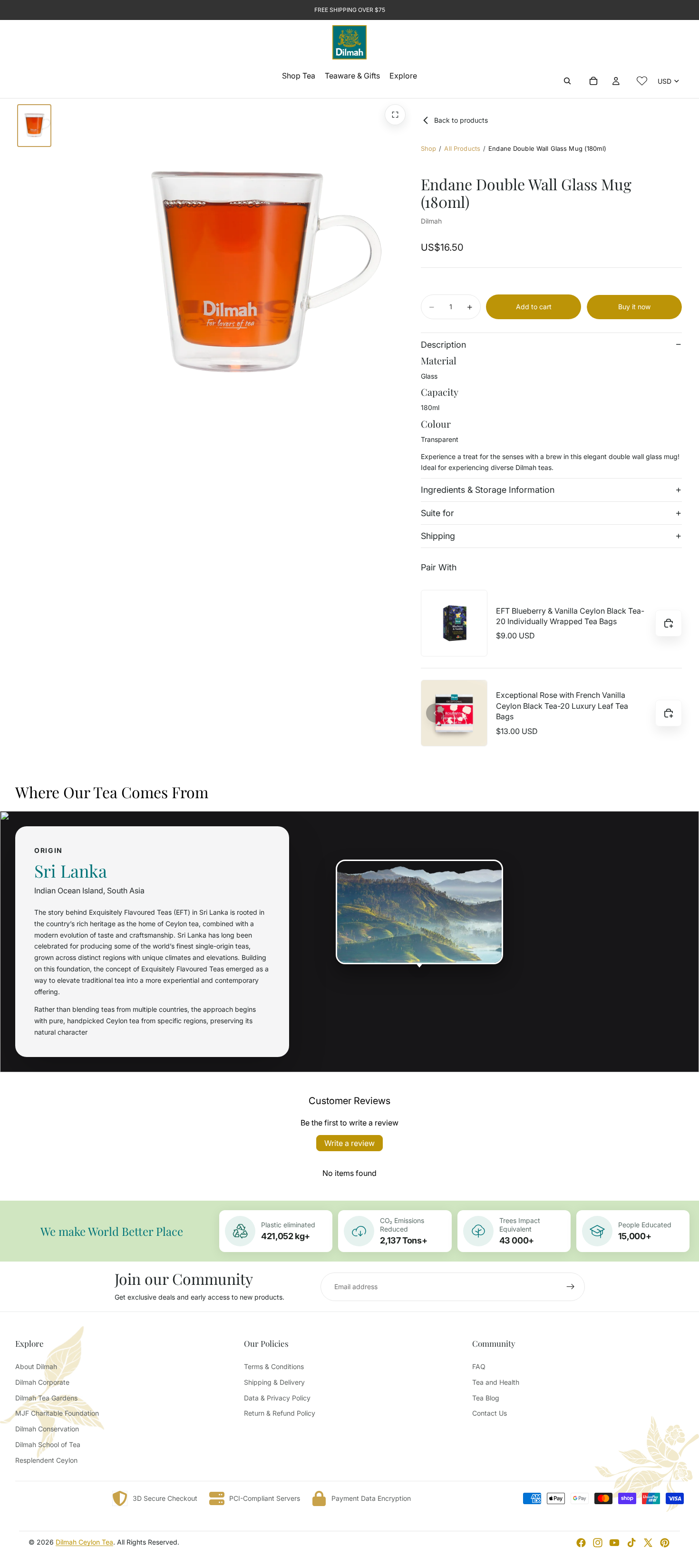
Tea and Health (495, 1382)
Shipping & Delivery (274, 1382)
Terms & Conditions (274, 1366)
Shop (429, 148)
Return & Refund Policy (279, 1413)
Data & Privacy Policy (277, 1398)
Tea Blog (485, 1398)
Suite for (437, 513)
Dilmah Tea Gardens (46, 1398)
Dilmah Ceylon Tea (84, 1542)
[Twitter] (648, 1542)
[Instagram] (597, 1542)
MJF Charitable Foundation (57, 1413)
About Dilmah (36, 1366)
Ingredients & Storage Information (487, 490)
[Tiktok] (631, 1542)
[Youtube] (614, 1542)
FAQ (478, 1366)
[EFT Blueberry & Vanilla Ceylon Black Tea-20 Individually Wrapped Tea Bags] (454, 623)
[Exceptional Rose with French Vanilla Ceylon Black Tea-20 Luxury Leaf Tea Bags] (454, 713)
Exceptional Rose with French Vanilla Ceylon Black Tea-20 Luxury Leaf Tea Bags (562, 706)
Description (443, 345)
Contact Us (489, 1413)
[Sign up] (571, 1287)
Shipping (438, 536)
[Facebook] (581, 1542)
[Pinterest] (664, 1542)
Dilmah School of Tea (47, 1444)
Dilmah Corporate (42, 1382)
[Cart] (593, 80)
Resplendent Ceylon (46, 1460)
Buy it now (634, 307)
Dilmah (431, 221)
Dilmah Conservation (47, 1429)
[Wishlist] (641, 80)
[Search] (567, 80)
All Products (462, 148)
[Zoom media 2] (395, 114)
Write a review (349, 1143)
